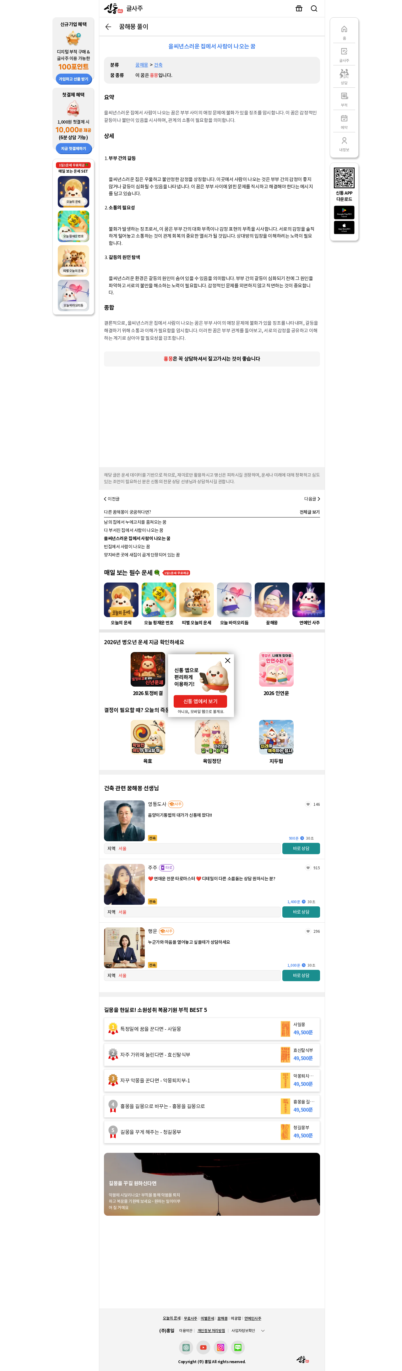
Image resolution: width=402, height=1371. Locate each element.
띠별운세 (207, 1318)
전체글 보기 (310, 512)
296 (316, 931)
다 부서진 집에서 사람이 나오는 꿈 (133, 530)
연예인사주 (252, 1318)
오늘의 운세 (171, 1318)
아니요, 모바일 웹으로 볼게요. (201, 711)
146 (316, 804)
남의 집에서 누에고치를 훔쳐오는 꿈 (135, 522)
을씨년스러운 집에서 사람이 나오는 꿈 (137, 538)
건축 (158, 65)
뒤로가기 (108, 26)
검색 (314, 8)
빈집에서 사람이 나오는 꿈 (127, 547)
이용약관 (186, 1331)
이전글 (114, 499)
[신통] (112, 8)
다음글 (310, 499)
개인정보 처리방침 (211, 1330)
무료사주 (190, 1318)
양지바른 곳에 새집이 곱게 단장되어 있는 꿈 (142, 555)
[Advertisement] (212, 415)
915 (316, 867)
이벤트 (299, 8)
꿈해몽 (141, 65)
